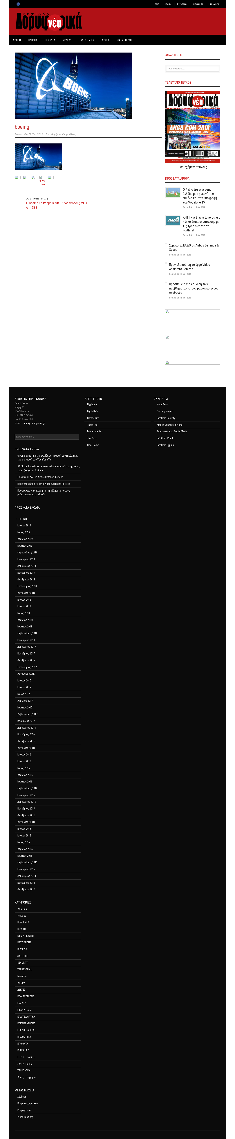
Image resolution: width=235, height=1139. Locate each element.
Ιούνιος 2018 (24, 606)
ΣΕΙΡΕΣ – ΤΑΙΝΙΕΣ (26, 1057)
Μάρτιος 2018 (24, 626)
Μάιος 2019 (23, 532)
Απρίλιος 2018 (25, 619)
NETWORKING (24, 942)
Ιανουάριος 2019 (26, 559)
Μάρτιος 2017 (24, 707)
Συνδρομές (182, 4)
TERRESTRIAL (24, 969)
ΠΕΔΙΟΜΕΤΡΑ (24, 1036)
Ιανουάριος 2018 (26, 640)
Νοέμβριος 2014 (26, 882)
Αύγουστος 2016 (26, 747)
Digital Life (92, 411)
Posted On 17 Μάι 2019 (180, 254)
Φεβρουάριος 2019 (27, 552)
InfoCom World (165, 438)
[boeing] (88, 86)
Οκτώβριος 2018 (26, 579)
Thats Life (92, 424)
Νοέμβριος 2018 (26, 572)
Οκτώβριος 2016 (26, 741)
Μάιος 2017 (23, 693)
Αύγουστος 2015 (26, 821)
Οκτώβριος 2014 (26, 889)
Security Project (165, 411)
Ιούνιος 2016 (24, 761)
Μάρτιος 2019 (24, 545)
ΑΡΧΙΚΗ (17, 40)
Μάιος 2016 (23, 768)
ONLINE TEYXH (124, 40)
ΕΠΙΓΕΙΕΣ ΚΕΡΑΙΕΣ (26, 1023)
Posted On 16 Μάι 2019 (180, 274)
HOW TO (21, 929)
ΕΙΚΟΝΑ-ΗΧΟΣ (24, 1009)
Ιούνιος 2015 (24, 835)
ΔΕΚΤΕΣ (21, 989)
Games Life (93, 418)
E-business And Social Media (172, 431)
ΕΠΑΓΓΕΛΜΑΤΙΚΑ (26, 1016)
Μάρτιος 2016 (24, 781)
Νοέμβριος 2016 (26, 734)
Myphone (92, 404)
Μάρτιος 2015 (24, 855)
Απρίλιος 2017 (25, 700)
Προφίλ (168, 4)
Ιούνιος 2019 (24, 525)
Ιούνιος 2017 (24, 687)
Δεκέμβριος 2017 (26, 646)
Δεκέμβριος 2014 (26, 876)
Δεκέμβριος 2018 (26, 565)
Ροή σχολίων (24, 1110)
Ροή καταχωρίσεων (27, 1103)
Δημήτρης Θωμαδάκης (63, 134)
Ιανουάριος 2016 (26, 795)
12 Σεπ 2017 (35, 134)
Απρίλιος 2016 (25, 774)
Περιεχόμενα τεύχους (192, 167)
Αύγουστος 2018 (26, 592)
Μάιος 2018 (23, 613)
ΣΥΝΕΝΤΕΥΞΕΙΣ (87, 40)
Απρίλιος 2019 (25, 538)
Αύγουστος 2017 (26, 673)
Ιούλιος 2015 (24, 828)
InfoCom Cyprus (165, 445)
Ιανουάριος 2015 (26, 869)
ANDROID (22, 908)
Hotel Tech (162, 404)
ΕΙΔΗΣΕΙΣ (32, 40)
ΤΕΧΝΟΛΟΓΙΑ (24, 1070)
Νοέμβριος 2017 (26, 653)
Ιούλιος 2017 (24, 680)
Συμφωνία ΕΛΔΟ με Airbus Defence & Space (40, 477)
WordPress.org (25, 1116)
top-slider (22, 976)
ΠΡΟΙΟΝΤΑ (50, 40)
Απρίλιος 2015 (25, 848)
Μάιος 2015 (23, 842)
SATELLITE (22, 956)
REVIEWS (67, 40)
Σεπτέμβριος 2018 (27, 586)
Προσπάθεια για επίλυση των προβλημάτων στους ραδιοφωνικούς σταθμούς (193, 288)
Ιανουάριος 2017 (26, 720)
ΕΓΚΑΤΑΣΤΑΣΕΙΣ (25, 996)
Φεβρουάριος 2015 (27, 862)
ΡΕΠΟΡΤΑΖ (23, 1050)
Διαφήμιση (198, 4)
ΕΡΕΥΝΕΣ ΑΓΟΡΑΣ (26, 1030)
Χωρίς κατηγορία (26, 1077)
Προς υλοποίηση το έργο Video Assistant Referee (43, 483)
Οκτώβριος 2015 (26, 815)
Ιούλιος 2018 (24, 599)
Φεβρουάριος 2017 (27, 714)
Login (156, 4)
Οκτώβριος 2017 (26, 660)
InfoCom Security (166, 418)
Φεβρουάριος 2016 (27, 788)
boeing (22, 127)
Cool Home (93, 445)
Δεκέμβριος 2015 (26, 801)
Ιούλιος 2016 (24, 754)
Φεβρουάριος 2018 (27, 633)
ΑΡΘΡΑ (106, 40)
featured (21, 915)
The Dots (92, 438)
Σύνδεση (21, 1096)
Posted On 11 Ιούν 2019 (194, 207)
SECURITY (22, 962)
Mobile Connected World (169, 424)
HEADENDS (23, 922)
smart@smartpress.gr (33, 423)
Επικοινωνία (214, 4)
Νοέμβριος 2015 (26, 808)
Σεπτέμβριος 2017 (27, 667)
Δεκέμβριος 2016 (26, 727)
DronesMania (94, 431)
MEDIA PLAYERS (25, 935)
